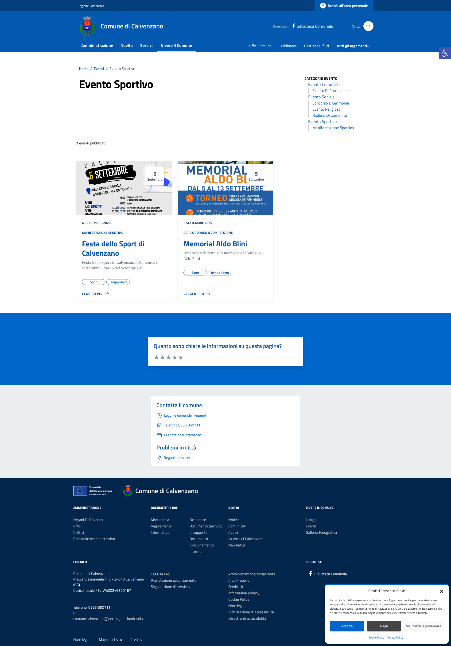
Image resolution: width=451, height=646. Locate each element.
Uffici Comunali (261, 46)
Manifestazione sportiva (333, 128)
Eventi (311, 526)
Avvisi (233, 532)
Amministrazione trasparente (251, 574)
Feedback (235, 586)
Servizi (146, 45)
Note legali (236, 605)
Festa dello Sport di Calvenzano (113, 248)
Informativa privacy (243, 593)
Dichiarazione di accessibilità (251, 612)
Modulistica (160, 519)
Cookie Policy (376, 637)
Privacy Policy (395, 637)
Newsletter (237, 545)
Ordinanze (198, 519)
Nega (384, 626)
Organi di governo (88, 519)
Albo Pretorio (238, 580)
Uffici (77, 526)
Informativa (160, 532)
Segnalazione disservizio (170, 586)
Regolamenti (161, 526)
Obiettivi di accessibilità (247, 618)
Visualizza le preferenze (423, 626)
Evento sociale (321, 97)
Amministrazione (97, 45)
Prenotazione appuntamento (173, 580)
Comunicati (237, 526)
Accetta (347, 626)
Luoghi (311, 519)
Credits (136, 639)
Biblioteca (289, 46)
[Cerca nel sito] (368, 26)
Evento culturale (323, 84)
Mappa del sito (110, 639)
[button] (445, 53)
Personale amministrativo (94, 539)
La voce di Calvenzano (245, 539)
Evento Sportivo (322, 121)
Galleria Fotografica (321, 532)
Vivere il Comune (176, 45)
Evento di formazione (331, 91)
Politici (78, 532)
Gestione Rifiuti (316, 46)
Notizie (234, 519)
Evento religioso (326, 109)
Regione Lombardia (91, 5)
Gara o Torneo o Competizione (208, 232)
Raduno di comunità (329, 115)
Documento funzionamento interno (202, 545)
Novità (127, 45)
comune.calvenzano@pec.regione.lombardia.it (109, 618)
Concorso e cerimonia (330, 103)
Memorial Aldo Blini (215, 243)
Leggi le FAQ (161, 574)
